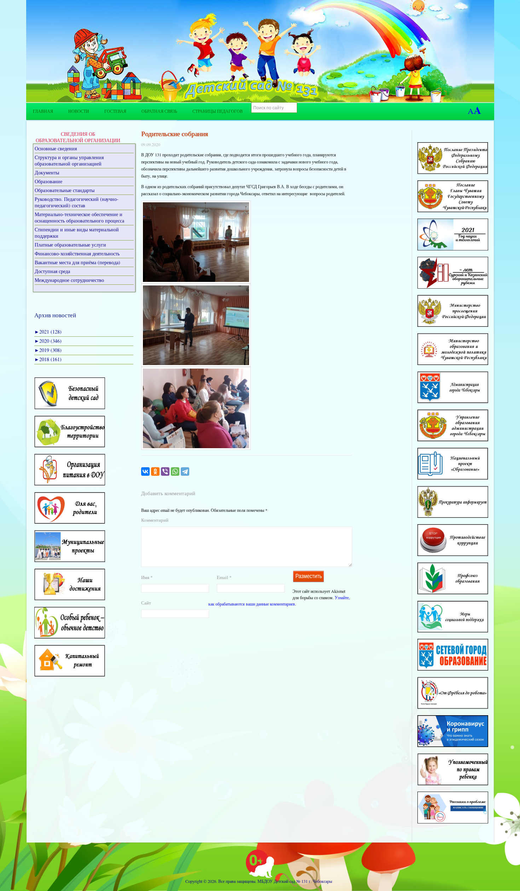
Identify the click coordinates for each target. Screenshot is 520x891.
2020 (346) (48, 340)
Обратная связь (159, 111)
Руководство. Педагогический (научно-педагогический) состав (77, 202)
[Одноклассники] (155, 471)
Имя (147, 577)
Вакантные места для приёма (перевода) (77, 262)
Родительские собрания (174, 133)
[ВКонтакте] (145, 471)
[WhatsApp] (175, 471)
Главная (43, 111)
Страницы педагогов (217, 111)
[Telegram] (185, 471)
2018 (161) (48, 359)
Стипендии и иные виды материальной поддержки (77, 232)
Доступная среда (52, 271)
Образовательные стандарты (64, 190)
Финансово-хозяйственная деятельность (77, 253)
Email (224, 577)
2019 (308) (48, 350)
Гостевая (115, 111)
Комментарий (154, 520)
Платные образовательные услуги (70, 244)
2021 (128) (48, 331)
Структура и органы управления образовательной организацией (69, 160)
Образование (48, 181)
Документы (47, 172)
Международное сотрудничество (69, 280)
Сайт (146, 603)
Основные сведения (56, 148)
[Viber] (165, 471)
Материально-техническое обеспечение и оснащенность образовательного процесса (79, 217)
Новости (78, 111)
